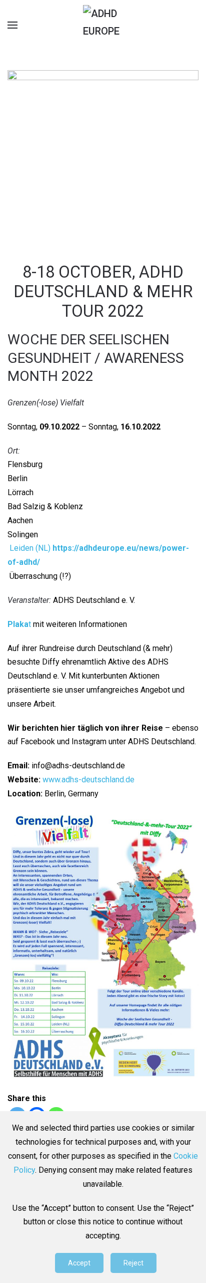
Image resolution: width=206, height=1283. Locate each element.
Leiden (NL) (29, 548)
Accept (79, 1263)
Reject (134, 1263)
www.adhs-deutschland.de (88, 779)
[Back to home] (103, 25)
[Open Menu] (13, 25)
